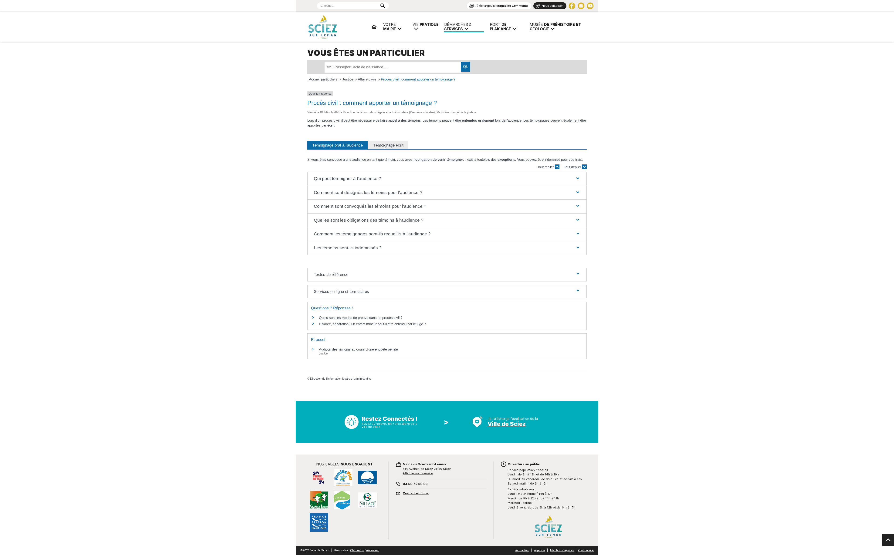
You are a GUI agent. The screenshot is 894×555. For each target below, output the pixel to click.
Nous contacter (552, 5)
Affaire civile (367, 79)
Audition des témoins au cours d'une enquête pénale (358, 349)
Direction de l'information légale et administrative (341, 378)
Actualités (522, 550)
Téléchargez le (501, 5)
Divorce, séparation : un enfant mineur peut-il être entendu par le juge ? (372, 324)
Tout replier (546, 167)
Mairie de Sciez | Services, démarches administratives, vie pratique (337, 27)
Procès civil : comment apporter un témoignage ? (418, 79)
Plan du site (586, 550)
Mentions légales (562, 550)
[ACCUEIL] (374, 27)
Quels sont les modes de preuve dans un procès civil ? (360, 318)
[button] (447, 179)
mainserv (372, 550)
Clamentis (357, 550)
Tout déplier (573, 167)
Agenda (539, 550)
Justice (348, 79)
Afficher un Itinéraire (418, 473)
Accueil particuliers (324, 79)
